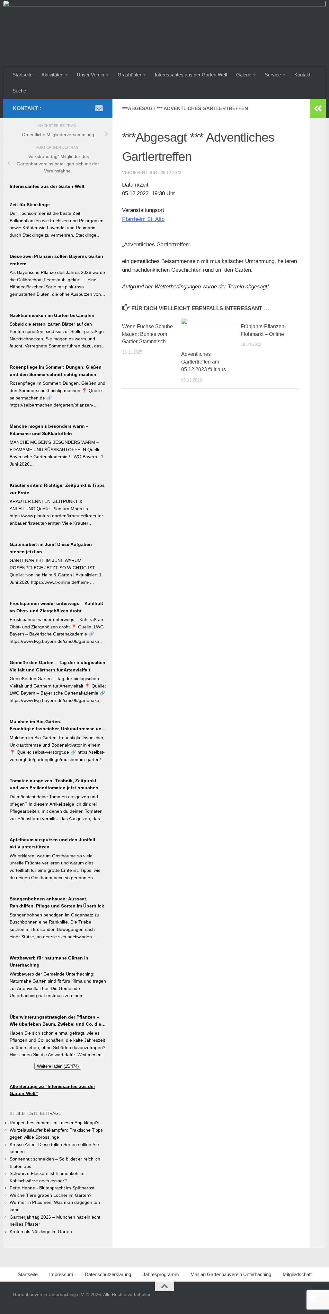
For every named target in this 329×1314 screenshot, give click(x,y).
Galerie (243, 74)
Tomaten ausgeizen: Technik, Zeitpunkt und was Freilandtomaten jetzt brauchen (54, 784)
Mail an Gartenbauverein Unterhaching (231, 1274)
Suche (19, 90)
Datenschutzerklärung (108, 1274)
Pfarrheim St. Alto (143, 219)
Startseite (22, 74)
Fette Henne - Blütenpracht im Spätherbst (52, 1187)
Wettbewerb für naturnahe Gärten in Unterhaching (49, 961)
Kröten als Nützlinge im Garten (41, 1231)
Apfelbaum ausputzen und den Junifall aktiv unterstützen (52, 843)
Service (273, 74)
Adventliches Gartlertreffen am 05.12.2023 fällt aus (203, 361)
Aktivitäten (52, 74)
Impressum (61, 1274)
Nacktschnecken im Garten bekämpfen (52, 315)
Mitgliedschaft (297, 1274)
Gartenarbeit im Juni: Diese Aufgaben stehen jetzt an (51, 548)
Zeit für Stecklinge (30, 204)
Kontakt (302, 74)
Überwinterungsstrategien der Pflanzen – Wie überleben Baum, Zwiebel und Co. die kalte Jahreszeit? (55, 1021)
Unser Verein (90, 74)
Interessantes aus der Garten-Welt (191, 74)
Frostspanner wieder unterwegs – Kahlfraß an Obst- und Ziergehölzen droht (56, 607)
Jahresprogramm (161, 1274)
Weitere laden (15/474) (58, 1066)
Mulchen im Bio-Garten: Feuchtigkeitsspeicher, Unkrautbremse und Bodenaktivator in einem (57, 725)
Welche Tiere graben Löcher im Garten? (51, 1195)
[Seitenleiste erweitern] (318, 108)
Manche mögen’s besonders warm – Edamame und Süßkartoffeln (49, 430)
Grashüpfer (129, 74)
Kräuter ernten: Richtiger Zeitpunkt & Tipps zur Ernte (57, 489)
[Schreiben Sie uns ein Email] (99, 108)
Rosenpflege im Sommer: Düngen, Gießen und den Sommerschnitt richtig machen (56, 370)
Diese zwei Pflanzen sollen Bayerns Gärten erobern (56, 260)
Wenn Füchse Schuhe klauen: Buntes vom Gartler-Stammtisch (147, 334)
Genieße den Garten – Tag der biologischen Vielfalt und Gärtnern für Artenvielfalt (57, 666)
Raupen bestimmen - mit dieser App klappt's (54, 1122)
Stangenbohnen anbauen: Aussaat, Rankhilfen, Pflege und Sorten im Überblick (57, 902)
